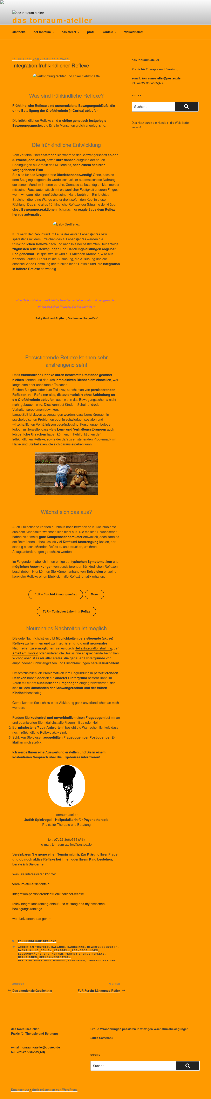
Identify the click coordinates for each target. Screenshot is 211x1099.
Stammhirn (76, 960)
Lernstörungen (85, 950)
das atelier (69, 32)
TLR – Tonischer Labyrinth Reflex (66, 611)
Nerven (57, 953)
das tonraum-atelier (52, 19)
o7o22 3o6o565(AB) (150, 83)
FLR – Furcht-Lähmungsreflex (56, 594)
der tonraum (42, 32)
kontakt (108, 32)
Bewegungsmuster (102, 946)
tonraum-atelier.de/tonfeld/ (31, 884)
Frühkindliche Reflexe (37, 941)
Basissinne (76, 946)
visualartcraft (133, 32)
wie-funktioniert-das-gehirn (31, 918)
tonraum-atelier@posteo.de (161, 78)
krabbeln (62, 950)
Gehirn (46, 950)
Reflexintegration (55, 957)
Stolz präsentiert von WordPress (54, 1089)
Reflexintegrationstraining (93, 648)
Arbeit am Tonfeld (25, 653)
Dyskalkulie (28, 950)
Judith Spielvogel (55, 59)
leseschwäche (30, 953)
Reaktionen (27, 957)
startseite (19, 32)
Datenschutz (20, 1089)
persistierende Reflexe (85, 953)
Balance (58, 946)
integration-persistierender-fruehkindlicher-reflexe (48, 893)
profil (91, 32)
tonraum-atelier (101, 960)
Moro (94, 594)
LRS (47, 953)
